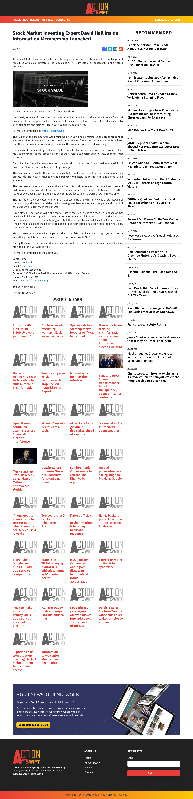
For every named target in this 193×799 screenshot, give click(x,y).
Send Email (26, 266)
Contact (88, 772)
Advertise (89, 767)
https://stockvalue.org (54, 130)
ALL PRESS (47, 19)
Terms (87, 757)
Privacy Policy (92, 762)
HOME (17, 19)
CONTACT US (63, 19)
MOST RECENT (31, 19)
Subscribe (153, 773)
